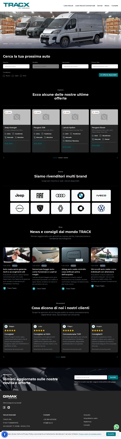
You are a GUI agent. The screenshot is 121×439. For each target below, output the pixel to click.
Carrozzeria (65, 62)
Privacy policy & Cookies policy (90, 434)
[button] (4, 434)
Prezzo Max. (96, 62)
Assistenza (87, 422)
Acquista (87, 415)
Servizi (99, 6)
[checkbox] (4, 76)
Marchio (5, 62)
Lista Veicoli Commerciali (85, 6)
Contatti (115, 6)
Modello (35, 62)
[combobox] (16, 66)
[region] (60, 134)
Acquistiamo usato (91, 418)
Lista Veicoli (68, 6)
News (107, 6)
